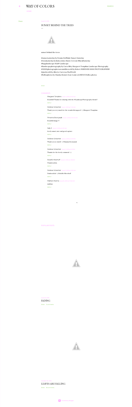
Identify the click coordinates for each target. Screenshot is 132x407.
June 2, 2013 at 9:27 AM (60, 128)
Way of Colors (40, 6)
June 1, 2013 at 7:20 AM (68, 107)
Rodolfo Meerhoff (53, 160)
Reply (49, 103)
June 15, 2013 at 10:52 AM (67, 181)
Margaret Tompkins (54, 96)
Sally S (49, 128)
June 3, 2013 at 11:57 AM (69, 170)
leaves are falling (53, 383)
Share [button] (20, 21)
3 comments (50, 304)
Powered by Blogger (68, 400)
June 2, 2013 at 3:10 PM (68, 139)
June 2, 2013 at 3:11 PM (68, 149)
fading (45, 300)
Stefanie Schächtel (54, 107)
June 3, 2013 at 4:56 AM (68, 160)
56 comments (50, 387)
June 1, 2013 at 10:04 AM (70, 117)
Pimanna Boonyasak (54, 118)
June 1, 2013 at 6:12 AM (68, 96)
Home (29, 11)
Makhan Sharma (53, 181)
